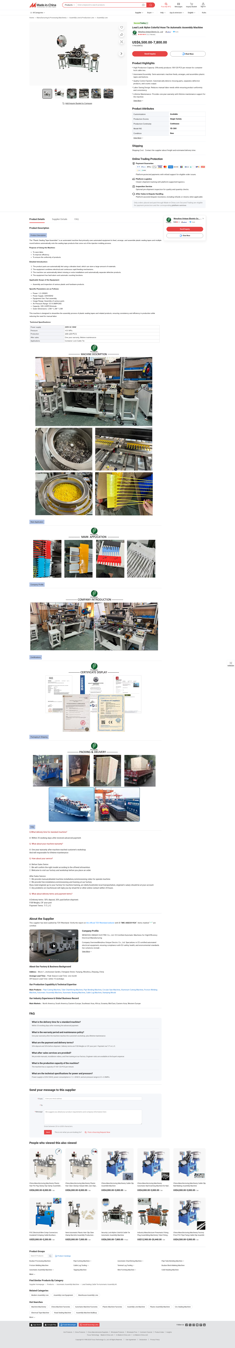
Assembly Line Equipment (63, 1295)
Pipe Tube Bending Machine (172, 1261)
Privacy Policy (155, 1340)
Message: (39, 1112)
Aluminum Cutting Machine (132, 989)
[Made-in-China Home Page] (42, 5)
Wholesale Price (132, 1332)
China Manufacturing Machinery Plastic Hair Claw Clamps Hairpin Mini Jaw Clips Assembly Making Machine (80, 1185)
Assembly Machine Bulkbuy (86, 1312)
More (31, 1317)
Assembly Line (102, 17)
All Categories (38, 12)
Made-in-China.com (107, 1335)
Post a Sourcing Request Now (97, 1132)
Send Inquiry (150, 54)
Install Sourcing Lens (90, 1324)
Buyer (149, 12)
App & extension (176, 12)
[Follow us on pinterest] (201, 1324)
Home (31, 17)
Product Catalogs (64, 1256)
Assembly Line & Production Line (81, 17)
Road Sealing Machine (62, 1312)
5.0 (177, 222)
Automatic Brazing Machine (74, 992)
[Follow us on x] (190, 1324)
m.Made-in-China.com (123, 1335)
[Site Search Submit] (150, 4)
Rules (204, 12)
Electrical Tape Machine (40, 1312)
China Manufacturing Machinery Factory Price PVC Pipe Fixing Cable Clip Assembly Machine (189, 1235)
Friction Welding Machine (38, 1265)
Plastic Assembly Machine (160, 1307)
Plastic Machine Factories (112, 1307)
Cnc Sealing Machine (183, 1307)
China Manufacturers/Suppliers (98, 1332)
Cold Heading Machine (170, 1270)
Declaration (143, 1340)
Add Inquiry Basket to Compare (78, 103)
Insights (169, 1332)
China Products (80, 1332)
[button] (143, 5)
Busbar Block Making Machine (173, 1265)
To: (42, 1105)
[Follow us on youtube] (197, 1324)
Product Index (159, 1332)
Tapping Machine (79, 1270)
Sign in (203, 6)
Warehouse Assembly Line (88, 1295)
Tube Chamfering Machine (72, 989)
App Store (36, 1324)
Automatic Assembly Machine (49, 992)
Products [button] (69, 5)
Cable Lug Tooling (80, 1265)
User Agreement (131, 1340)
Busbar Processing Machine (40, 1261)
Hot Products (67, 1332)
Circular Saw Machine (111, 989)
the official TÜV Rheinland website (100, 922)
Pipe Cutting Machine (52, 989)
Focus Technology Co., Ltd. (100, 1340)
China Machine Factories (60, 1307)
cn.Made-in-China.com (140, 1335)
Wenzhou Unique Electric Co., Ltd (150, 32)
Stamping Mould (109, 992)
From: (40, 1099)
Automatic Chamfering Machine (130, 1261)
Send (48, 1132)
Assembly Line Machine (136, 1307)
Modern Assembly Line (39, 1295)
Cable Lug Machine (94, 992)
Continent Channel (146, 1332)
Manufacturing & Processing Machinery (52, 17)
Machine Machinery (38, 1307)
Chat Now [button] (189, 54)
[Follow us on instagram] (193, 1324)
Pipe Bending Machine (93, 989)
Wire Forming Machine (126, 1270)
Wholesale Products (117, 1332)
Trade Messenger (68, 1324)
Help (162, 12)
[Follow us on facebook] (186, 1324)
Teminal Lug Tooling (125, 1265)
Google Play (50, 1324)
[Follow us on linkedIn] (204, 1324)
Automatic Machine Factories (86, 1307)
